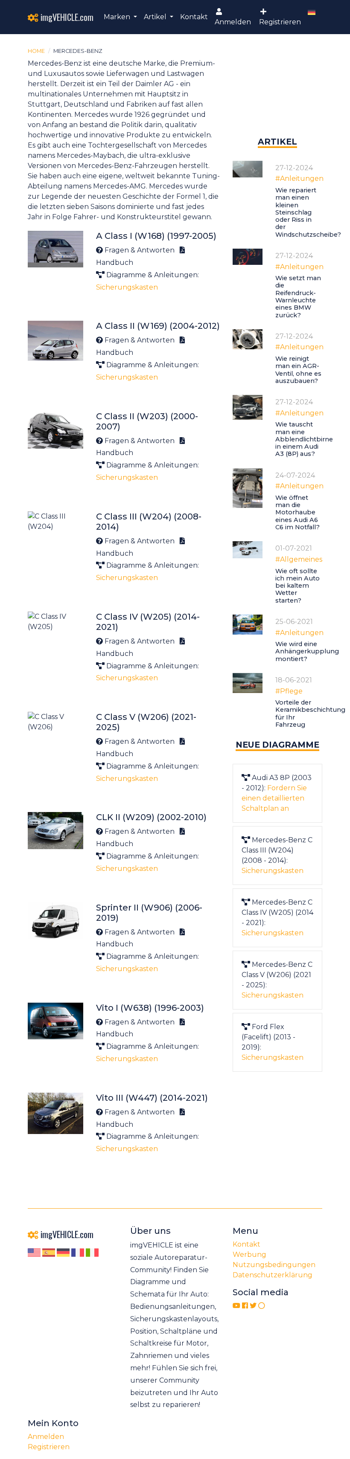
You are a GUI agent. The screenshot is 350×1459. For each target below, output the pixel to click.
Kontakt (194, 17)
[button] (120, 17)
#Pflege (289, 691)
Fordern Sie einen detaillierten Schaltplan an (274, 798)
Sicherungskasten (127, 287)
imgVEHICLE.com (65, 17)
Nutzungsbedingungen (274, 1265)
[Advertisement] (277, 93)
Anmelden (233, 22)
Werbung (249, 1254)
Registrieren (280, 22)
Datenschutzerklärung (272, 1275)
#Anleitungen (299, 178)
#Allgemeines (298, 559)
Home (36, 51)
